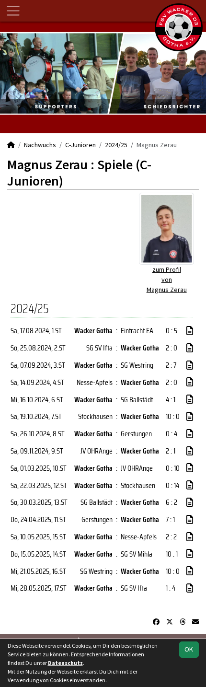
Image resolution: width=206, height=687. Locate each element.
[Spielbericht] (189, 331)
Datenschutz (65, 662)
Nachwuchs (40, 144)
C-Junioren (80, 144)
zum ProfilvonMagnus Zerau (167, 279)
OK (188, 649)
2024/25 (116, 144)
